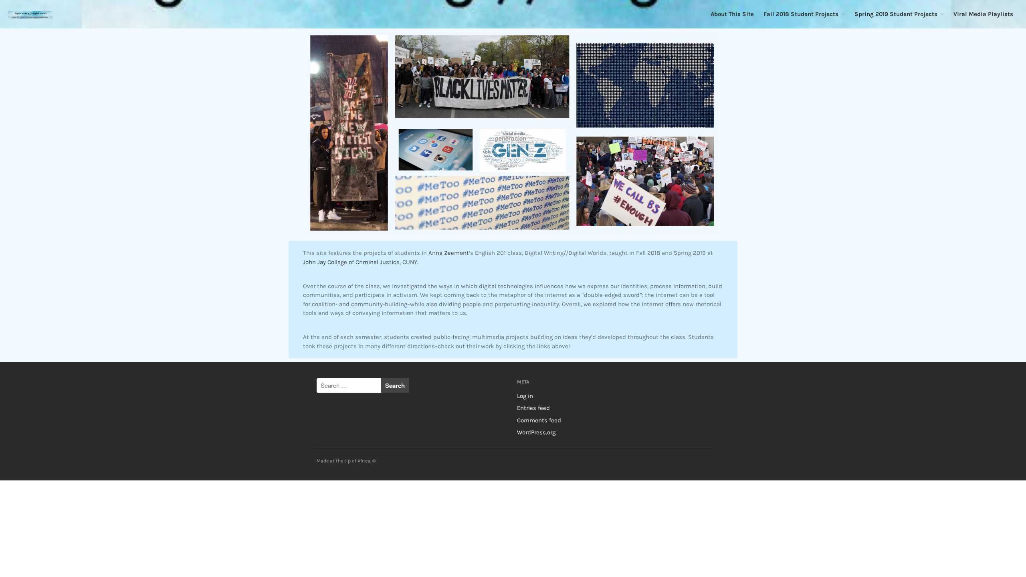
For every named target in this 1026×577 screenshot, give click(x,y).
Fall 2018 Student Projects (800, 14)
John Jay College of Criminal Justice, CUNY (360, 262)
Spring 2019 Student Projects (895, 14)
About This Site (732, 14)
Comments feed (539, 420)
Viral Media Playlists (983, 14)
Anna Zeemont (448, 252)
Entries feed (533, 408)
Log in (525, 395)
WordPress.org (536, 432)
